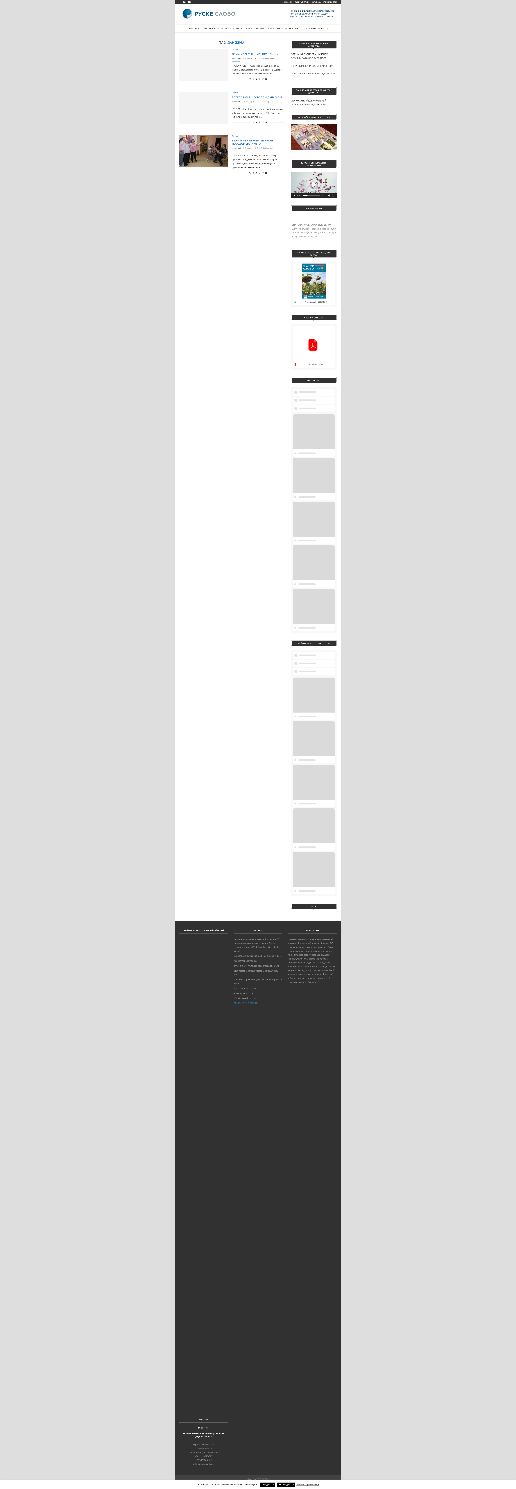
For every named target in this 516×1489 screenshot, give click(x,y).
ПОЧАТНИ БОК (195, 28)
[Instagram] (184, 2)
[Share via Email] (266, 79)
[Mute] (328, 195)
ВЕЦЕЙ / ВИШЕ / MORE (246, 1003)
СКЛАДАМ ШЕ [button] (268, 1485)
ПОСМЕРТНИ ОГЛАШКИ (313, 28)
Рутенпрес (226, 28)
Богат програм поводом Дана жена (257, 97)
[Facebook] (180, 2)
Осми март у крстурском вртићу (255, 54)
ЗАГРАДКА (261, 28)
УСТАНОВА (316, 2)
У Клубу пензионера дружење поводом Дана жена (253, 142)
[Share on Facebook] (253, 79)
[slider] (311, 195)
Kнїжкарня (294, 28)
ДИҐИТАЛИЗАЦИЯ (302, 2)
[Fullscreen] (333, 195)
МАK (270, 28)
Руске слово (210, 28)
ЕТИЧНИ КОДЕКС (330, 2)
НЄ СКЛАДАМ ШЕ (286, 1485)
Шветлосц (281, 28)
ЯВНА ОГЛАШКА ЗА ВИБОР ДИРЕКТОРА (312, 66)
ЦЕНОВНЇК (288, 2)
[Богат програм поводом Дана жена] (203, 108)
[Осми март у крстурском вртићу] (203, 65)
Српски (235, 50)
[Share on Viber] (263, 79)
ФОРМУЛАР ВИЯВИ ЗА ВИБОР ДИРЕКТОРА (313, 74)
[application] (314, 185)
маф (239, 58)
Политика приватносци (307, 1484)
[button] (313, 184)
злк (238, 102)
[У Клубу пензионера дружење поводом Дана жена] (203, 151)
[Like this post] (250, 79)
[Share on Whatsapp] (259, 79)
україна (240, 28)
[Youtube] (189, 2)
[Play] (294, 195)
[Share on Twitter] (256, 79)
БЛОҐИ (249, 28)
